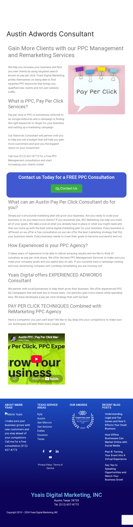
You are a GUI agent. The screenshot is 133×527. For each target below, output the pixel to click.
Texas (40, 439)
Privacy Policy (45, 464)
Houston (42, 435)
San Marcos (44, 422)
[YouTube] (50, 457)
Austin (41, 418)
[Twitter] (50, 451)
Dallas (41, 430)
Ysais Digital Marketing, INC (66, 495)
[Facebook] (43, 451)
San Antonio (44, 426)
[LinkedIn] (57, 451)
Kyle (39, 414)
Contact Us (68, 188)
